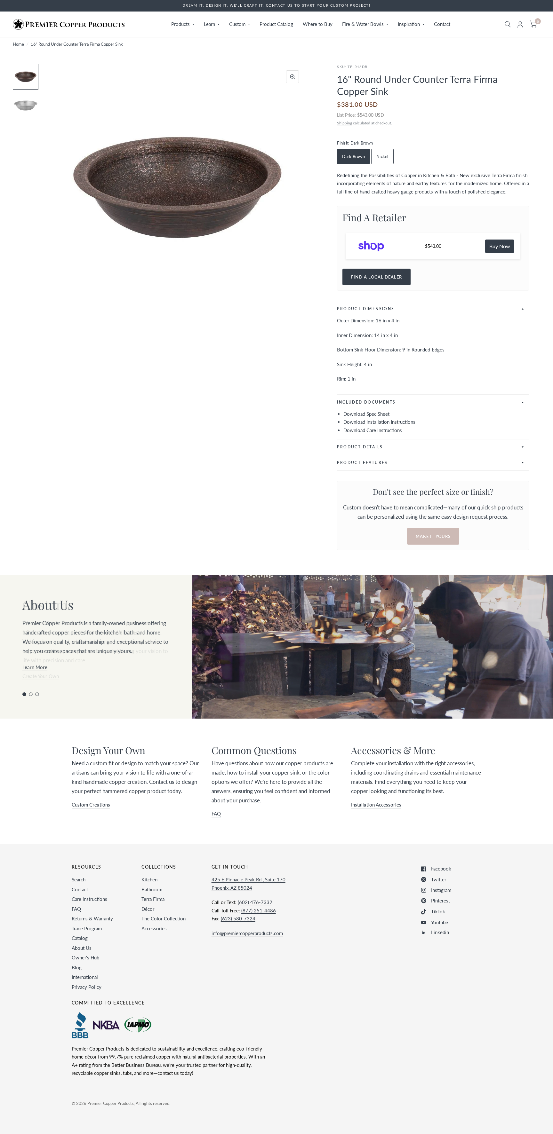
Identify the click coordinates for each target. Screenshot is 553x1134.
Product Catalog (276, 24)
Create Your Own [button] (40, 676)
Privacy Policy (86, 987)
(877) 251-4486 (258, 910)
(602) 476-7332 (255, 902)
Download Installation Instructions (379, 422)
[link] (499, 246)
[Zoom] (292, 76)
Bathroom (151, 889)
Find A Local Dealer (376, 277)
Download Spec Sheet (366, 414)
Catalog (80, 938)
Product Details (360, 447)
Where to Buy (318, 24)
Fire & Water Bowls (363, 24)
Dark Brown (353, 156)
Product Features (362, 462)
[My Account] (520, 24)
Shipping (344, 123)
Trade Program (87, 928)
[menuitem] (182, 24)
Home (18, 44)
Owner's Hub (85, 957)
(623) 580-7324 (238, 918)
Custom (237, 24)
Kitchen (149, 879)
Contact (442, 24)
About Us (82, 948)
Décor (147, 909)
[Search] (507, 24)
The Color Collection (163, 918)
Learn (209, 24)
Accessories (154, 928)
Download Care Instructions (372, 430)
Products (180, 24)
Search (78, 879)
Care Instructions (89, 899)
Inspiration (409, 24)
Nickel (382, 156)
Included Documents (366, 402)
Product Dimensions (365, 308)
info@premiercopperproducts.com (247, 933)
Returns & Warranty (92, 918)
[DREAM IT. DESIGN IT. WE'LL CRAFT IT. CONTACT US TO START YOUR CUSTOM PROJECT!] (276, 6)
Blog (77, 967)
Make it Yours (433, 536)
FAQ (76, 909)
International (85, 977)
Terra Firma (152, 899)
